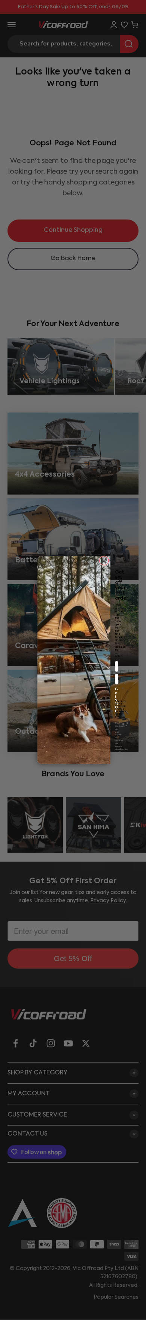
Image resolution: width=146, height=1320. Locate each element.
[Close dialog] (104, 560)
